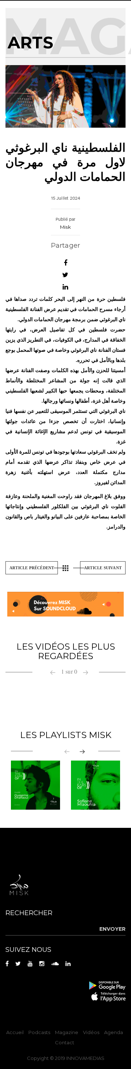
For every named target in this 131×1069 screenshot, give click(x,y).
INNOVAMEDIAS (85, 1058)
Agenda (113, 1032)
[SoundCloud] (65, 604)
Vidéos (91, 1032)
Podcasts (39, 1032)
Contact (64, 1042)
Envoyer (112, 929)
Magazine (66, 1032)
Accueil (15, 1032)
